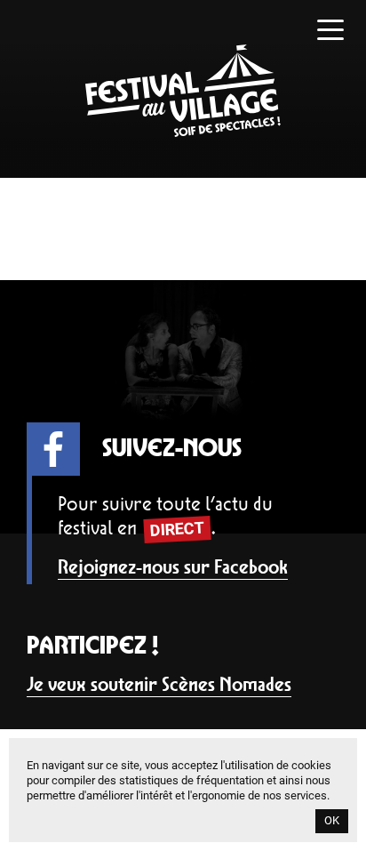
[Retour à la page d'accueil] (183, 132)
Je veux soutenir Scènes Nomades (159, 684)
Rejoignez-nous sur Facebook (173, 567)
